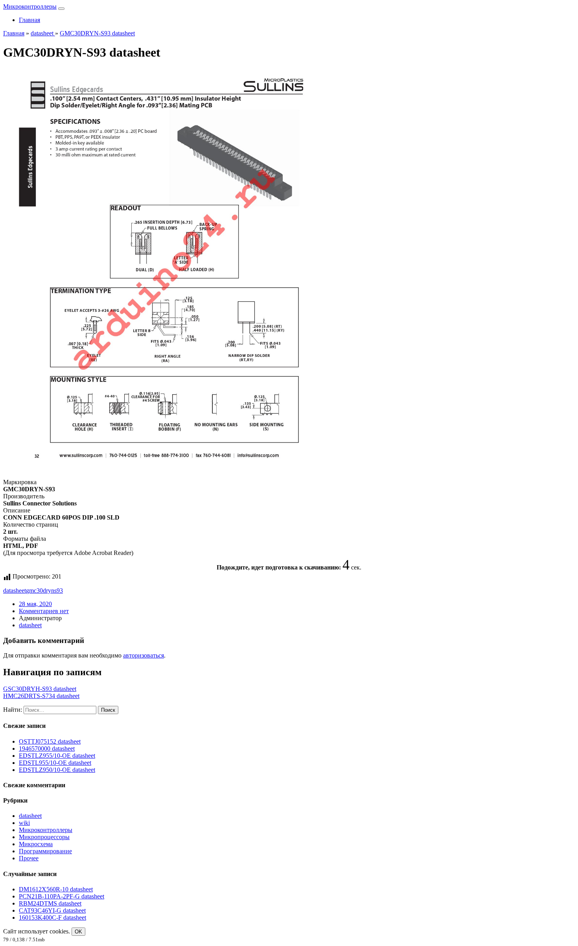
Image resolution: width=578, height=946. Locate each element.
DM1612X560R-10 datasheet (56, 889)
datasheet (14, 590)
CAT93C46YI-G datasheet (52, 910)
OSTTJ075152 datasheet (50, 741)
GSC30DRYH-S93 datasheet (39, 688)
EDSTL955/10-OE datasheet (55, 762)
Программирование (45, 851)
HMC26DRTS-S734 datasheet (41, 696)
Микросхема (36, 844)
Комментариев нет (44, 611)
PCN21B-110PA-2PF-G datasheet (61, 896)
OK (78, 932)
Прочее (29, 858)
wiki (24, 822)
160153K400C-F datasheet (52, 917)
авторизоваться (143, 655)
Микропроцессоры (44, 837)
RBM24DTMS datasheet (50, 903)
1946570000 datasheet (47, 748)
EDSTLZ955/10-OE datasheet (57, 755)
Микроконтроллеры (30, 6)
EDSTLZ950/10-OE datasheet (57, 769)
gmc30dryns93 (44, 590)
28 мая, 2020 (35, 604)
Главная (29, 20)
